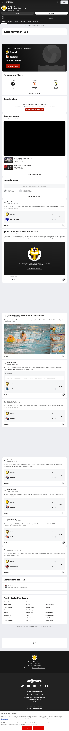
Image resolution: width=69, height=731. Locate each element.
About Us (30, 691)
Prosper (28, 615)
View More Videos (34, 174)
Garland (12, 214)
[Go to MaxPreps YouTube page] (28, 686)
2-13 (12, 496)
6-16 (16, 407)
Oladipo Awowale (16, 320)
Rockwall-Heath (50, 604)
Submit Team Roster (34, 196)
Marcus (28, 604)
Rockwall (48, 602)
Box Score (6, 225)
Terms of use (28, 697)
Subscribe (29, 694)
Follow (52, 13)
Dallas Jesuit (11, 369)
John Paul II (7, 618)
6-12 (31, 466)
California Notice (39, 697)
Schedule (10, 21)
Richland (28, 618)
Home (4, 21)
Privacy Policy (38, 694)
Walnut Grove (49, 620)
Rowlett (48, 607)
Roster (16, 21)
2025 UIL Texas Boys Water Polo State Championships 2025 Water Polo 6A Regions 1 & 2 (31, 378)
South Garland (49, 612)
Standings (22, 21)
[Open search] (57, 2)
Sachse (58, 405)
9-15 (16, 208)
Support (33, 701)
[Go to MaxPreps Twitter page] (40, 686)
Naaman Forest (30, 607)
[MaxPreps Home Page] (25, 25)
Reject (38, 728)
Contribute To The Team (34, 268)
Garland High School (34, 662)
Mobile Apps (38, 691)
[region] (34, 721)
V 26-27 (17, 13)
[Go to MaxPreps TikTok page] (22, 686)
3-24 (31, 369)
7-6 (19, 555)
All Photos (6, 356)
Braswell (6, 602)
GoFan (29, 708)
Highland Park (8, 615)
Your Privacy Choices (34, 699)
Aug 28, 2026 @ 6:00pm (13, 60)
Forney (6, 610)
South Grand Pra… (50, 615)
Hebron (6, 612)
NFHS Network (37, 708)
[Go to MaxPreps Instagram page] (34, 686)
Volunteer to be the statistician (34, 109)
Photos (29, 21)
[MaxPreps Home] (9, 2)
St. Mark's (48, 618)
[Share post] (63, 225)
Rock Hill (28, 620)
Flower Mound (8, 607)
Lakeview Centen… (9, 620)
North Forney (57, 206)
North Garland (61, 553)
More (34, 21)
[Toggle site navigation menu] (2, 2)
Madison (28, 602)
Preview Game (14, 66)
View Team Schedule (34, 93)
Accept (27, 728)
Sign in (64, 2)
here (44, 186)
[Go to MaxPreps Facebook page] (46, 686)
